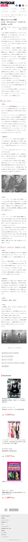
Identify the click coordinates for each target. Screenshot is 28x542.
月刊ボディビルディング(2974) (10, 353)
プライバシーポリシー (5, 520)
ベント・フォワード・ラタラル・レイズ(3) (13, 363)
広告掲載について (4, 522)
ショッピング (22, 11)
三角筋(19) (5, 366)
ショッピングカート (5, 536)
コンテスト (13, 11)
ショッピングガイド (5, 526)
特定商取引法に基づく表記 (6, 528)
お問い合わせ (3, 534)
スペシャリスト (5, 11)
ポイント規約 (3, 532)
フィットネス (14, 8)
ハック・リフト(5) (7, 359)
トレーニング (5, 8)
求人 (2, 524)
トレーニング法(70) (8, 356)
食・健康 (23, 8)
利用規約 (3, 530)
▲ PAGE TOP (14, 510)
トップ (2, 14)
